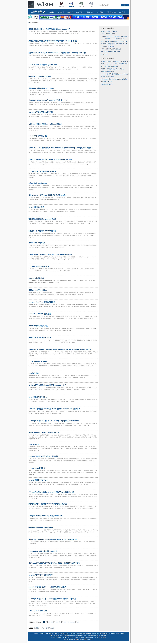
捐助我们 (65, 637)
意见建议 (59, 637)
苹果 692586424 (91, 633)
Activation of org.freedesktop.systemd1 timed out (114, 41)
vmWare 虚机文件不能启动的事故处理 (111, 49)
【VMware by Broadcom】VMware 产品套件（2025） (115, 64)
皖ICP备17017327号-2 (69, 639)
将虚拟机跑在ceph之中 (107, 84)
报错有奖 (70, 637)
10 (68, 622)
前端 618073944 (44, 633)
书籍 (83, 6)
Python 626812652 (62, 633)
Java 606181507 (53, 633)
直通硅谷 (36, 628)
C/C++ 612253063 (72, 633)
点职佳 (42, 628)
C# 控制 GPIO (104, 54)
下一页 (72, 622)
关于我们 (53, 637)
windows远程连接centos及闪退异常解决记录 (112, 39)
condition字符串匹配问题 (107, 71)
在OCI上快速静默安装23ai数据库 (109, 66)
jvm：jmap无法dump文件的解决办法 (110, 51)
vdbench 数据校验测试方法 (108, 33)
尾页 (77, 622)
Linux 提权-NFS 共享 (106, 81)
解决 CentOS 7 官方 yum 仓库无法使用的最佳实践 (114, 79)
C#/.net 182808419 (100, 633)
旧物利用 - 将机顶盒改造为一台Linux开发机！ (113, 69)
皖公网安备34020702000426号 (85, 639)
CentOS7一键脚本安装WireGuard (109, 31)
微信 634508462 (82, 633)
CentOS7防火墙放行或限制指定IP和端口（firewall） (114, 44)
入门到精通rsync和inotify (107, 76)
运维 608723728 (119, 633)
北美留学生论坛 (50, 628)
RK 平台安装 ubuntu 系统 (107, 46)
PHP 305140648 (110, 633)
